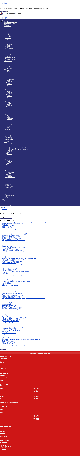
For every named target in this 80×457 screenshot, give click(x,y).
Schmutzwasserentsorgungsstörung (11, 194)
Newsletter (5, 196)
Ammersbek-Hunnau (8, 62)
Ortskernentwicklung (8, 76)
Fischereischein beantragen (6, 256)
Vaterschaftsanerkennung (6, 331)
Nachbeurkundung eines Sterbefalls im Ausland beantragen (11, 297)
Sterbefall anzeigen (5, 323)
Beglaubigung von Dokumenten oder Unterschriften (10, 239)
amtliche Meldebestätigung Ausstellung (8, 225)
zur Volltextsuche (4, 5)
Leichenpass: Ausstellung (6, 292)
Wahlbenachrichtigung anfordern (7, 336)
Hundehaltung (7, 185)
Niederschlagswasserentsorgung (4, 378)
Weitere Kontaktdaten (4, 369)
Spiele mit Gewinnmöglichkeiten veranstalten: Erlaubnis (10, 321)
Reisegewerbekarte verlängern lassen (8, 311)
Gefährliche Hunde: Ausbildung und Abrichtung (9, 269)
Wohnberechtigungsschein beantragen (8, 341)
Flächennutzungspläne (10, 42)
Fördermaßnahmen (8, 46)
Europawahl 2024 (8, 204)
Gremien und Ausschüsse (8, 202)
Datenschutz (4, 454)
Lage (6, 72)
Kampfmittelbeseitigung (6, 284)
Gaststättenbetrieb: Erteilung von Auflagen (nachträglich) (11, 262)
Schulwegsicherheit (5, 316)
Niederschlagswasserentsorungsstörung (11, 193)
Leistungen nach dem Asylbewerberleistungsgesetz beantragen (12, 293)
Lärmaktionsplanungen (9, 48)
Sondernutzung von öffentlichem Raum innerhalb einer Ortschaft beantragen (14, 318)
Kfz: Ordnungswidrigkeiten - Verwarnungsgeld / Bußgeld (11, 285)
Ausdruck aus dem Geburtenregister (8, 228)
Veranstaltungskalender (9, 123)
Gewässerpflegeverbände (8, 61)
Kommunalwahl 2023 (8, 205)
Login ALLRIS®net (6, 200)
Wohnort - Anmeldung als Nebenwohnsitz (8, 344)
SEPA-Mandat (4, 449)
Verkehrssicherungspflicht (9, 190)
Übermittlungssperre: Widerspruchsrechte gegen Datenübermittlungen (13, 327)
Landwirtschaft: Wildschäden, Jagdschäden (8, 289)
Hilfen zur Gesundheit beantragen (7, 283)
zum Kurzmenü (4, 4)
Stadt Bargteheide (2, 433)
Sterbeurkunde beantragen (6, 324)
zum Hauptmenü (4, 3)
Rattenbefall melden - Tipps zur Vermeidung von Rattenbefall (11, 308)
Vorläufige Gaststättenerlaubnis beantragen (9, 334)
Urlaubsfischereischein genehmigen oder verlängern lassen (11, 330)
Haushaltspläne (9, 53)
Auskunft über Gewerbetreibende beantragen (9, 229)
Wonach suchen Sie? (3, 22)
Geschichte (7, 70)
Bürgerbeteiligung (5, 245)
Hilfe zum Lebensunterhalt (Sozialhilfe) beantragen (10, 280)
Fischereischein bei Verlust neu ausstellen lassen (9, 257)
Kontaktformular (3, 368)
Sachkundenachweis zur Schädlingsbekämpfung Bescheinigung (12, 313)
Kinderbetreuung (6, 60)
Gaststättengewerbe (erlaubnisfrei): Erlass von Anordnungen (11, 265)
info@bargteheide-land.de (7, 364)
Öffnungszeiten (7, 55)
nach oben (2, 349)
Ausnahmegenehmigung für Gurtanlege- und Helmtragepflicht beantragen (13, 231)
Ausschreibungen (6, 25)
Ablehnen (2, 11)
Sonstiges (1, 380)
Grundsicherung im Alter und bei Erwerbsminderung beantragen (12, 278)
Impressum (4, 18)
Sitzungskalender (6, 201)
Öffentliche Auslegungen (7, 26)
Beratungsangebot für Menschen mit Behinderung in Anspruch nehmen (13, 240)
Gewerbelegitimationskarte (6, 277)
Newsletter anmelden (46, 353)
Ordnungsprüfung (8, 49)
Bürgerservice (4, 179)
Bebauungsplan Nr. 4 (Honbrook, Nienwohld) (16, 148)
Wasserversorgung (2, 375)
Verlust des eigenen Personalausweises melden (9, 332)
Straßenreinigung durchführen (7, 325)
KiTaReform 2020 (8, 50)
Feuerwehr (8, 98)
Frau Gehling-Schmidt (8, 68)
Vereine (8, 87)
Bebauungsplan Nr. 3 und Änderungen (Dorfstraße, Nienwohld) (18, 147)
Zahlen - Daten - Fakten (9, 74)
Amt (2, 27)
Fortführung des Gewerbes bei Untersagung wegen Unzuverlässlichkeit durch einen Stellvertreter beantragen (19, 258)
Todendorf (8, 35)
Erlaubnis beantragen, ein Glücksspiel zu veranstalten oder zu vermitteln (13, 249)
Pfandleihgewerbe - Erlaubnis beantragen (8, 306)
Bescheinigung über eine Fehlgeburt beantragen (9, 241)
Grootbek (6, 64)
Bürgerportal (6, 197)
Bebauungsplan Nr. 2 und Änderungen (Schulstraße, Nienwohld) (19, 146)
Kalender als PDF (9, 110)
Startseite (3, 207)
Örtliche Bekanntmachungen (9, 28)
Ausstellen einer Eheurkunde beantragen (8, 237)
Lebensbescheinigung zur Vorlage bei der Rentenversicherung (12, 290)
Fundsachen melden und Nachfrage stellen (8, 260)
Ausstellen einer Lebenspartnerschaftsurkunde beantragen (11, 238)
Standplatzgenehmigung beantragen (8, 322)
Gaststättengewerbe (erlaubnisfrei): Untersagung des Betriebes (12, 266)
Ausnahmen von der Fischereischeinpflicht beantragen (10, 235)
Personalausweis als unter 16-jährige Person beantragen (11, 303)
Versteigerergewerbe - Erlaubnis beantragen (9, 333)
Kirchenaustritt (4, 286)
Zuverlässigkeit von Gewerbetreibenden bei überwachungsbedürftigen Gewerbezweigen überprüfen (17, 347)
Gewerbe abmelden (5, 272)
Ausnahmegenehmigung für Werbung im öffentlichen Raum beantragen (13, 232)
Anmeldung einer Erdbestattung (7, 226)
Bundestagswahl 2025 (8, 203)
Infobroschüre (7, 71)
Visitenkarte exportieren (8, 218)
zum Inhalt (3, 2)
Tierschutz (3, 326)
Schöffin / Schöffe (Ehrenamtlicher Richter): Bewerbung (10, 315)
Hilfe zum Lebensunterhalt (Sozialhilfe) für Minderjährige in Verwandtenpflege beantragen (16, 281)
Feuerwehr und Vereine (9, 86)
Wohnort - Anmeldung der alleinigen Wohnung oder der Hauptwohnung (13, 345)
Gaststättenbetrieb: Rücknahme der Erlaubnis (9, 263)
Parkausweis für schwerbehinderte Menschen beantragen (11, 302)
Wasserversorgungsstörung (9, 195)
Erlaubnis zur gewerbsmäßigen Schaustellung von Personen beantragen (13, 251)
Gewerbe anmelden (5, 273)
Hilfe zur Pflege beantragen (6, 282)
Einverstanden (5, 11)
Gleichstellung (6, 67)
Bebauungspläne (9, 41)
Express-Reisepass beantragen (7, 253)
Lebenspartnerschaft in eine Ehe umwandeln (9, 291)
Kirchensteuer (4, 287)
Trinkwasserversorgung (9, 189)
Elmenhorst (9, 31)
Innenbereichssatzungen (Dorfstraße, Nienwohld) (16, 145)
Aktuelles (3, 20)
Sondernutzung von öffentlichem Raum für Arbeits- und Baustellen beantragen (14, 317)
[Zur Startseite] (10, 15)
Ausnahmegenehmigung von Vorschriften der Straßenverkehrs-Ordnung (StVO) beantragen (16, 233)
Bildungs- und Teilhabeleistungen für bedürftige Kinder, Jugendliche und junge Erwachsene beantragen (18, 243)
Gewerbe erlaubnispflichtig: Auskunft (8, 274)
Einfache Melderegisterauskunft (7, 248)
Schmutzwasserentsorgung (4, 377)
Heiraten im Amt (6, 182)
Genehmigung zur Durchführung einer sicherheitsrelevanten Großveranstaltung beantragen (16, 271)
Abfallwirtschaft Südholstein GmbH (5, 429)
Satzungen (8, 65)
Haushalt (6, 52)
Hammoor (8, 32)
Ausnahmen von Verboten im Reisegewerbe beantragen (11, 236)
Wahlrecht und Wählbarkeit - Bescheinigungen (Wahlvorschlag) (12, 337)
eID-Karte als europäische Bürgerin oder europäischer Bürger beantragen (13, 247)
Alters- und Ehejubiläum (6, 224)
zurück (5, 349)
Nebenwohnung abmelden (6, 299)
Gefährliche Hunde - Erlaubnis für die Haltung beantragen (11, 268)
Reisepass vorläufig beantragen (7, 312)
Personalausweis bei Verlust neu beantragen (9, 305)
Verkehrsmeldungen (7, 24)
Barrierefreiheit (4, 17)
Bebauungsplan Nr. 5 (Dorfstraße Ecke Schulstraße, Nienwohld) (18, 149)
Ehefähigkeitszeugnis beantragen (7, 246)
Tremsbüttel (9, 36)
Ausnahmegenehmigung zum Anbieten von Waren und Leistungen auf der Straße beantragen (16, 234)
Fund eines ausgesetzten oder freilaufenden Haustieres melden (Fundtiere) (14, 259)
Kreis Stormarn (2, 431)
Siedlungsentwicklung (10, 79)
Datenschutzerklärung (10, 9)
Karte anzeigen (2, 218)
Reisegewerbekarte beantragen (7, 310)
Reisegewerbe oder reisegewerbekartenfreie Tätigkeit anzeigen (12, 309)
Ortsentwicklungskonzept (9, 101)
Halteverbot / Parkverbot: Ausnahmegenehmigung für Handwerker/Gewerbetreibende (15, 279)
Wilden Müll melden (5, 340)
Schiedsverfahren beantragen (6, 314)
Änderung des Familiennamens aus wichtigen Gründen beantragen (12, 223)
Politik (3, 199)
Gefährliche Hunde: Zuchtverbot (7, 270)
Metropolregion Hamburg (3, 436)
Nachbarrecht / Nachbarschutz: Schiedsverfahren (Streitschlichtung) (12, 295)
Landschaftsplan (9, 78)
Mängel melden (6, 192)
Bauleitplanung (7, 40)
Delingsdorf (9, 30)
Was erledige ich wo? (7, 181)
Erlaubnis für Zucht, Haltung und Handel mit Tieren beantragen (12, 250)
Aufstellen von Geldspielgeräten (7, 227)
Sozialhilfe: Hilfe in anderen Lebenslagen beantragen (10, 320)
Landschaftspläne (10, 44)
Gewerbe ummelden (5, 276)
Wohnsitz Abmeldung (5, 346)
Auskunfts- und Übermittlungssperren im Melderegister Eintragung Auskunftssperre (15, 230)
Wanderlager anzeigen (5, 338)
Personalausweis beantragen (6, 304)
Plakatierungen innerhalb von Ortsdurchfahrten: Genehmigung (12, 307)
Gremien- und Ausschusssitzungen (9, 23)
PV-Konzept (7, 47)
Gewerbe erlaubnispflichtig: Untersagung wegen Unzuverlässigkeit (12, 275)
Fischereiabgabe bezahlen (6, 255)
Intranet (3, 20)
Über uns (5, 69)
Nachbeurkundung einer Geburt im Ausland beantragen (11, 296)
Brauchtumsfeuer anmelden (6, 244)
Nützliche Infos (6, 183)
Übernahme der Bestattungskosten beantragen (9, 328)
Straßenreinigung (8, 191)
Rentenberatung (7, 188)
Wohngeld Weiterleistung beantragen (8, 343)
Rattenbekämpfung (8, 187)
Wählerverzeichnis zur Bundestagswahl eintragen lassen (11, 335)
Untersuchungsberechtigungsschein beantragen (9, 329)
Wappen (6, 73)
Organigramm (7, 56)
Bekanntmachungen (7, 22)
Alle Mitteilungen (6, 21)
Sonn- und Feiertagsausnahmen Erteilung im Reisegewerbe (11, 319)
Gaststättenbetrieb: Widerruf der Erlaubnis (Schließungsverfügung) (12, 264)
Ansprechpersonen (5, 210)
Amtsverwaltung (6, 51)
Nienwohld (8, 34)
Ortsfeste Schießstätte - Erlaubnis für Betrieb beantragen (11, 300)
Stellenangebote (4, 198)
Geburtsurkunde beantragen (6, 267)
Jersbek (8, 33)
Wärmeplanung (7, 45)
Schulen (5, 58)
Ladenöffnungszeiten (5, 288)
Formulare (5, 180)
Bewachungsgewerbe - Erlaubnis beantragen (9, 242)
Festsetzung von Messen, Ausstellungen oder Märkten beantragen (12, 254)
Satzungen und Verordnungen (10, 39)
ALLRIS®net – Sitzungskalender (4, 428)
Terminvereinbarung (8, 402)
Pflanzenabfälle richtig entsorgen (10, 186)
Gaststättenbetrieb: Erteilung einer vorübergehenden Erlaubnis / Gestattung (14, 261)
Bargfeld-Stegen (9, 29)
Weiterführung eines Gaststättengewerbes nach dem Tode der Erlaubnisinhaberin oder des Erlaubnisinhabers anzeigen (21, 339)
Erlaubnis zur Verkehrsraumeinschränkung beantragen (10, 252)
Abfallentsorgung (8, 184)
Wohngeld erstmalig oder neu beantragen (8, 342)
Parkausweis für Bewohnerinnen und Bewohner (9, 301)
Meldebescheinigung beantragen (7, 294)
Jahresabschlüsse (9, 54)
